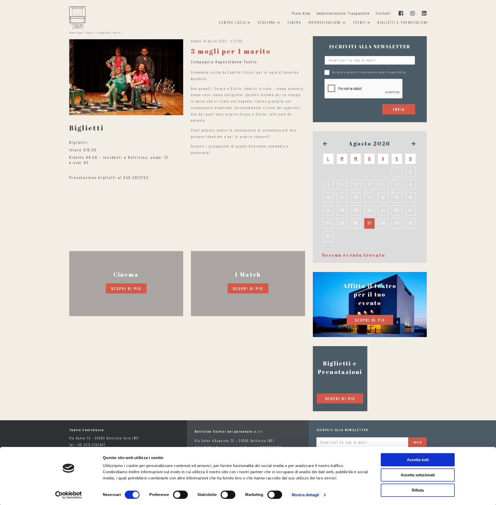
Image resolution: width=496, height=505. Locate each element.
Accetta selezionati (418, 475)
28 (383, 223)
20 (369, 210)
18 (342, 210)
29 (397, 223)
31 (328, 236)
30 (410, 223)
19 (356, 210)
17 (328, 210)
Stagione (267, 22)
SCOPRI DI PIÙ (126, 288)
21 (383, 210)
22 (397, 210)
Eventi (359, 22)
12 (356, 197)
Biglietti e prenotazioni (402, 22)
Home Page (75, 32)
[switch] (180, 495)
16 (411, 197)
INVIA (399, 109)
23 (410, 210)
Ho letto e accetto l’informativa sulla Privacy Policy (369, 72)
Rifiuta (418, 490)
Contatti (383, 13)
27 (369, 223)
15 (397, 197)
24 (328, 223)
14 (383, 197)
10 (328, 197)
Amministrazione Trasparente (343, 13)
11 (342, 197)
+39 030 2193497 (90, 445)
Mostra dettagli (305, 495)
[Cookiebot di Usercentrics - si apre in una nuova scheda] (68, 495)
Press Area (301, 13)
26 (356, 223)
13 (369, 197)
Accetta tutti (418, 459)
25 (342, 223)
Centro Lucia (232, 22)
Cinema (294, 22)
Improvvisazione (325, 22)
